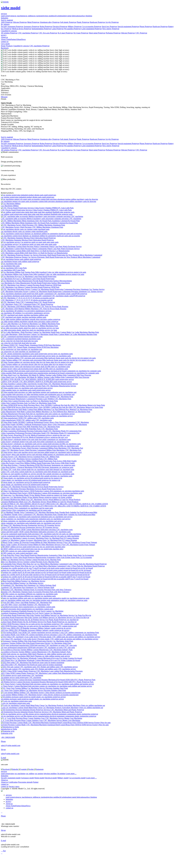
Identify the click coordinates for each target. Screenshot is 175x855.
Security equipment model (11, 778)
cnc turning (37, 16)
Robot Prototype (46, 26)
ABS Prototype (6, 22)
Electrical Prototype (60, 26)
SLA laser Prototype (65, 33)
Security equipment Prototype (12, 26)
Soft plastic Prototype (68, 22)
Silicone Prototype (20, 22)
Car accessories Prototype (91, 26)
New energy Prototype (110, 29)
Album (18, 39)
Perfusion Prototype (113, 33)
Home (3, 46)
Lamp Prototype (58, 29)
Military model (62, 778)
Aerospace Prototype (31, 26)
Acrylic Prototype (112, 22)
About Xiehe (6, 39)
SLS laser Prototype (80, 33)
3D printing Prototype (9, 33)
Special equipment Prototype (128, 26)
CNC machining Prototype (28, 33)
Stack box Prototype (109, 26)
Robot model (39, 778)
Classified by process (9, 31)
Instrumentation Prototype (41, 29)
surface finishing (86, 16)
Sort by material (7, 20)
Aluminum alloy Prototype (50, 22)
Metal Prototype (33, 22)
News (23, 39)
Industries (4, 776)
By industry (5, 24)
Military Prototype (75, 26)
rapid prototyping (7, 16)
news (17, 786)
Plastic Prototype (83, 22)
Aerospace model (27, 778)
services (4, 771)
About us (4, 780)
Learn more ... (71, 774)
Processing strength (25, 782)
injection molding (48, 16)
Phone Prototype (146, 26)
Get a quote (5, 44)
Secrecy (12, 786)
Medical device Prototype (21, 29)
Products (9, 46)
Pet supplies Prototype (72, 29)
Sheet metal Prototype (97, 33)
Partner (13, 39)
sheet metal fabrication (71, 16)
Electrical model (51, 778)
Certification (13, 782)
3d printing (59, 16)
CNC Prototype (141, 33)
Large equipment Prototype (91, 29)
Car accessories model (77, 778)
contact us (4, 784)
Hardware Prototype (97, 22)
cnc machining (19, 16)
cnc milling (29, 16)
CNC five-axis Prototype (47, 33)
